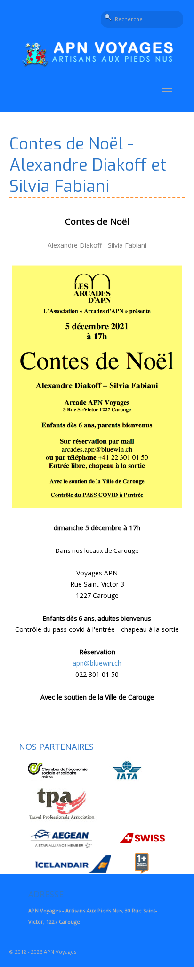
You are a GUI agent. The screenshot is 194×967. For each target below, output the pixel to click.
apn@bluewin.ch (97, 663)
